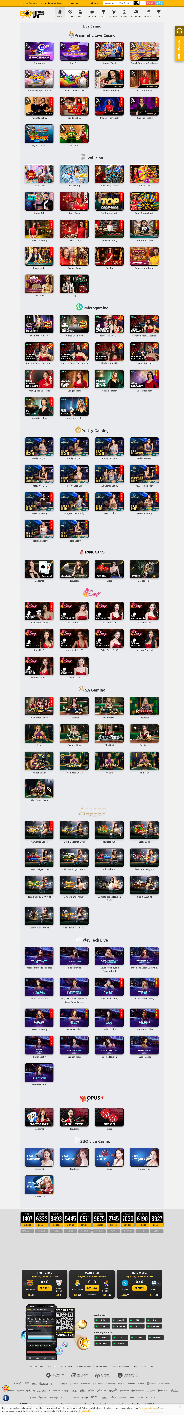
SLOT (80, 17)
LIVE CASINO (92, 17)
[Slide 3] (93, 1295)
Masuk (150, 3)
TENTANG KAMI (36, 1366)
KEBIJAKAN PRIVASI (121, 1366)
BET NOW (44, 1288)
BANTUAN (52, 1366)
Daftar (159, 3)
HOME (59, 17)
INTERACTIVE (136, 17)
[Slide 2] (91, 1295)
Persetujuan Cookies (148, 1408)
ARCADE (124, 17)
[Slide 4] (95, 1295)
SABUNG (113, 17)
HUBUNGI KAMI (102, 1366)
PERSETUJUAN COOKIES (144, 1366)
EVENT (159, 17)
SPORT (103, 17)
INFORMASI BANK (84, 1366)
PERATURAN (66, 1366)
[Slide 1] (89, 1295)
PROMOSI (148, 17)
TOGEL (70, 17)
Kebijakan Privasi (86, 1411)
